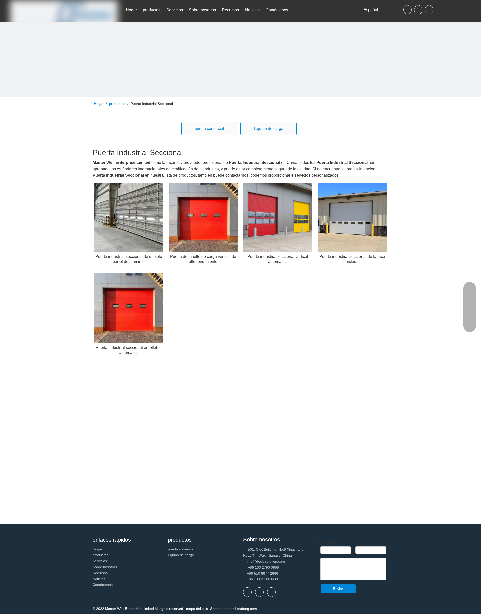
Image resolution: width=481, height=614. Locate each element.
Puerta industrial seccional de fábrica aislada (352, 259)
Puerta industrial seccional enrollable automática (129, 350)
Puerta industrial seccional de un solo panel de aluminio (128, 259)
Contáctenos (103, 585)
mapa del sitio (197, 609)
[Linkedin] (418, 9)
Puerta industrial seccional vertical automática (277, 259)
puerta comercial (209, 128)
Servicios (100, 561)
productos (100, 555)
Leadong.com (246, 609)
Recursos (100, 573)
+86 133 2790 (258, 579)
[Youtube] (429, 9)
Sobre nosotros (105, 567)
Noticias (99, 579)
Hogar (97, 549)
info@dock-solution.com (266, 561)
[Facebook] (407, 9)
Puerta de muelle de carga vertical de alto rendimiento (203, 259)
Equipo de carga (268, 128)
